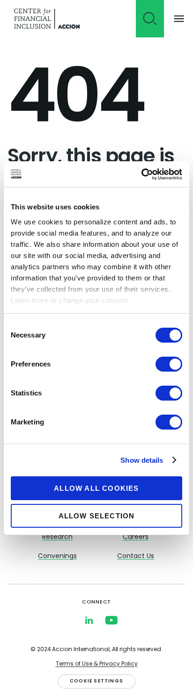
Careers (135, 537)
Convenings (57, 556)
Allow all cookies (96, 488)
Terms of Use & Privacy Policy (97, 664)
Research (57, 537)
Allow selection (97, 516)
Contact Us (135, 556)
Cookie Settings (96, 681)
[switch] (169, 364)
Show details (141, 460)
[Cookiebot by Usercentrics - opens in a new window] (141, 174)
